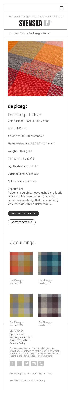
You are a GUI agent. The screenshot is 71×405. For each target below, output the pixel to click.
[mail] (34, 363)
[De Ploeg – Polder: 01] (21, 263)
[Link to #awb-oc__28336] (61, 8)
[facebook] (12, 363)
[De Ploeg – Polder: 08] (50, 305)
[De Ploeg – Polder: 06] (21, 305)
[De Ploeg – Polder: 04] (50, 263)
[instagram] (19, 363)
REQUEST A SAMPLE (23, 213)
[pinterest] (26, 363)
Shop (23, 33)
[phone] (41, 363)
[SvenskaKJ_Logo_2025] (36, 20)
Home (13, 33)
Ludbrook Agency (36, 380)
